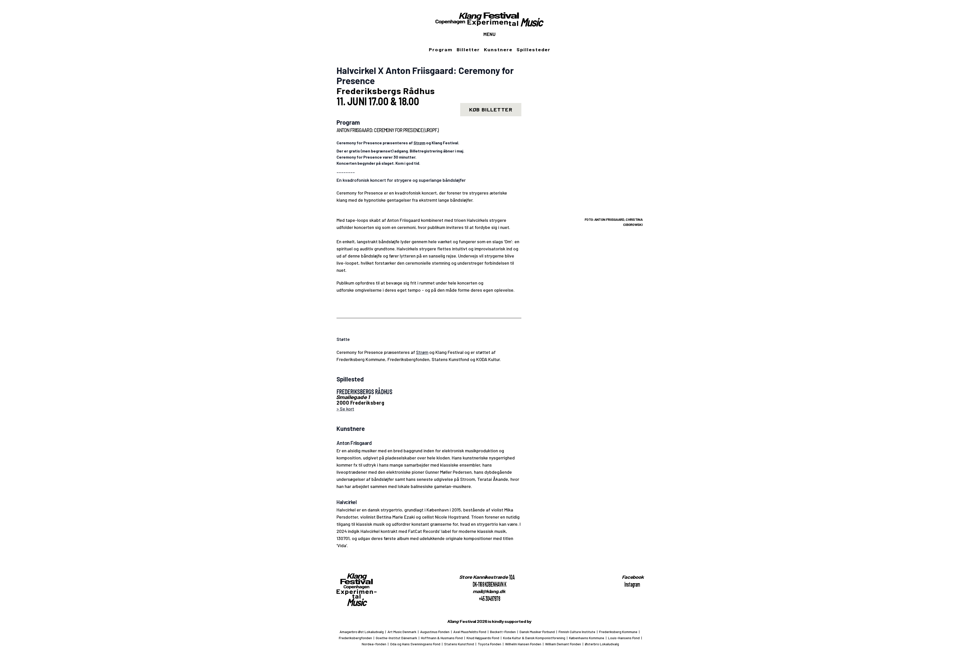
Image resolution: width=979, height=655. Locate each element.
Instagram (632, 584)
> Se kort (345, 409)
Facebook (633, 577)
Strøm (422, 352)
